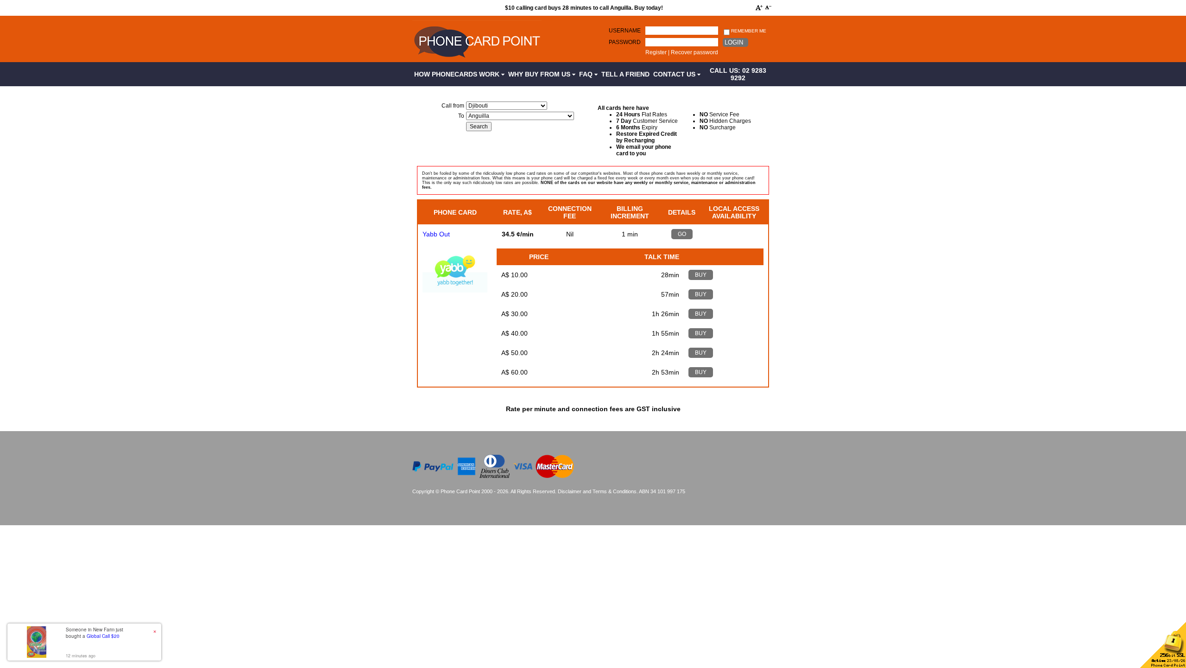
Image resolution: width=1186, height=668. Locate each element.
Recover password (694, 52)
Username (625, 30)
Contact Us (675, 74)
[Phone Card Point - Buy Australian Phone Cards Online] (477, 59)
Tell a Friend (625, 74)
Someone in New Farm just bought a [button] (94, 632)
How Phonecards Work (457, 74)
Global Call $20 (103, 636)
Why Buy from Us (540, 74)
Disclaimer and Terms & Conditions (597, 491)
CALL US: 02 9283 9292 (738, 74)
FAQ (586, 74)
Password (625, 42)
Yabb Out (436, 234)
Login (734, 42)
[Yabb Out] (455, 290)
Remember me (748, 30)
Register (656, 52)
